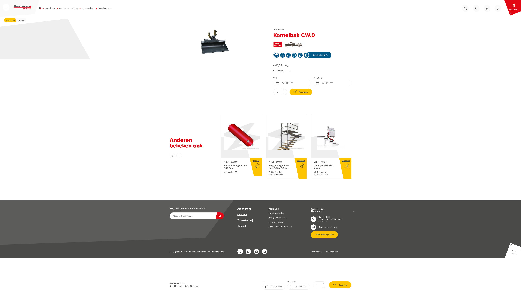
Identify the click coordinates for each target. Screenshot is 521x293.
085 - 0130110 (323, 217)
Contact (241, 226)
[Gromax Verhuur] (22, 7)
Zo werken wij (245, 220)
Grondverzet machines (68, 8)
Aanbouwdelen (88, 8)
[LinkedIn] (248, 251)
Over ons (242, 214)
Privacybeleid (316, 251)
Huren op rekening (276, 222)
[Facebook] (240, 251)
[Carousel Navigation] (190, 155)
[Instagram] (264, 251)
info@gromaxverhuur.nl (327, 227)
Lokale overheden (276, 213)
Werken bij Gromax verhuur (280, 226)
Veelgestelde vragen (277, 217)
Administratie (332, 251)
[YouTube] (256, 251)
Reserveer (303, 91)
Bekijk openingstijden (324, 234)
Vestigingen (274, 208)
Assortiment (50, 8)
